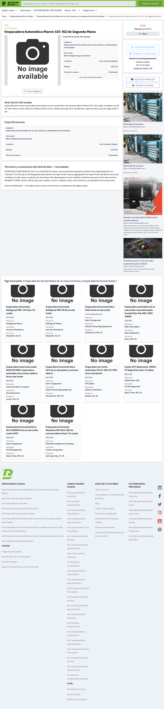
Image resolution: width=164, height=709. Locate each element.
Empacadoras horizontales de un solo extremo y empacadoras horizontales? (70, 280)
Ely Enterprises (13, 393)
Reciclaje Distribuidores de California (141, 494)
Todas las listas (142, 68)
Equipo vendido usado (105, 527)
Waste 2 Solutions (93, 389)
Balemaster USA (132, 380)
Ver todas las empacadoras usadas (17, 541)
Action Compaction (54, 449)
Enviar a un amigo (145, 85)
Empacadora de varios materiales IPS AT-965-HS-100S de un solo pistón (101, 370)
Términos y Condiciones (145, 53)
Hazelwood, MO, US (55, 396)
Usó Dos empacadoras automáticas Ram (20, 508)
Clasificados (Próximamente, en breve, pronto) (109, 534)
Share (144, 33)
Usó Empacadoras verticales (14, 503)
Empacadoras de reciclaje (21, 16)
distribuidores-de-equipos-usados (107, 520)
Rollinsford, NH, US (93, 332)
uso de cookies (73, 694)
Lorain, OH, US (12, 399)
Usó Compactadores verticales (76, 494)
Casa (4, 16)
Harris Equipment (93, 320)
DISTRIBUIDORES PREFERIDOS (48, 10)
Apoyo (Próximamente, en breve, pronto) (20, 567)
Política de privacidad (76, 699)
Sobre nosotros (102, 489)
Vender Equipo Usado (104, 508)
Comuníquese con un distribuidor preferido (109, 496)
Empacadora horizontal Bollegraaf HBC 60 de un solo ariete (60, 309)
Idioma (70, 10)
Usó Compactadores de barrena (77, 538)
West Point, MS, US (133, 392)
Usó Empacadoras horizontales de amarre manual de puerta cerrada (32, 536)
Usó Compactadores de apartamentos (77, 547)
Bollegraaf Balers (14, 323)
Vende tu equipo (150, 3)
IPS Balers (90, 383)
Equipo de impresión (144, 79)
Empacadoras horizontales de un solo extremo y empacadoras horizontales (71, 16)
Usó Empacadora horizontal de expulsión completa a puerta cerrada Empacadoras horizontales (32, 529)
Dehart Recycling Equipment (143, 58)
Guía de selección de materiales (16, 556)
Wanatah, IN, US (13, 335)
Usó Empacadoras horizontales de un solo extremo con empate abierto (30, 491)
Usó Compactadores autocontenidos (76, 520)
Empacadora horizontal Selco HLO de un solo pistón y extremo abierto (62, 370)
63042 (148, 28)
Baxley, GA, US (91, 396)
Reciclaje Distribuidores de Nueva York (141, 512)
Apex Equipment (132, 333)
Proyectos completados (106, 513)
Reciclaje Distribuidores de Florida (141, 520)
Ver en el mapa (142, 65)
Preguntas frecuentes (12, 551)
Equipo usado (8, 10)
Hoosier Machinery (15, 329)
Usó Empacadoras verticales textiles (18, 513)
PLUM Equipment (132, 386)
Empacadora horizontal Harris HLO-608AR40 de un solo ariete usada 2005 (22, 430)
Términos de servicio (76, 689)
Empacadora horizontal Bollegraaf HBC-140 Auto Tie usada (20, 309)
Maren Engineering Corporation (77, 55)
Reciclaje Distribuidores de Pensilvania (141, 529)
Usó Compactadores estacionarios (76, 512)
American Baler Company (17, 386)
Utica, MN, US (131, 339)
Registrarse (88, 10)
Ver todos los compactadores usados (77, 677)
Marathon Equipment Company (60, 443)
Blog (97, 503)
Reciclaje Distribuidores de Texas (141, 503)
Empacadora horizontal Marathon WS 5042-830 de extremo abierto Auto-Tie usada (62, 430)
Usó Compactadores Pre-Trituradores (78, 529)
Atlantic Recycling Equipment (98, 326)
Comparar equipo (9, 561)
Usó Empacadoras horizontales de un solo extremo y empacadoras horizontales (32, 520)
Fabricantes (25, 10)
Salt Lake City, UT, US (55, 456)
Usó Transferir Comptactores (73, 503)
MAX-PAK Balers (132, 326)
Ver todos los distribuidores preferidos (141, 538)
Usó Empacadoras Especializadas (17, 498)
